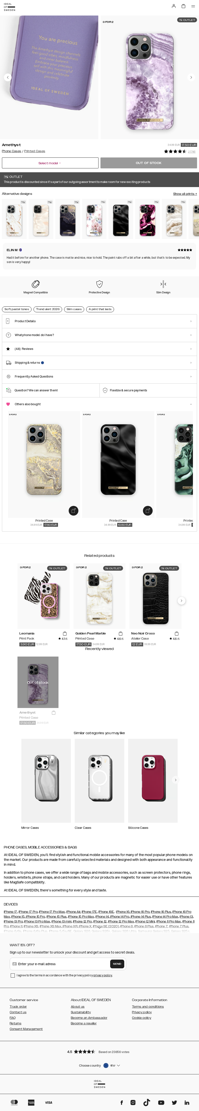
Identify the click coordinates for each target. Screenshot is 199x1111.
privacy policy (102, 975)
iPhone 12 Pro (82, 921)
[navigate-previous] (181, 601)
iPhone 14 (102, 916)
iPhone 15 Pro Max (81, 916)
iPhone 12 (100, 921)
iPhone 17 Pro (28, 911)
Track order (18, 1006)
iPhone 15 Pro (35, 916)
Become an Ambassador (89, 1018)
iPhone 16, (123, 911)
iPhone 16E (106, 911)
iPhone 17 (10, 911)
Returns (15, 1023)
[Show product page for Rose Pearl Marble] (41, 219)
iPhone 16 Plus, (161, 911)
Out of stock (149, 163)
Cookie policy (141, 1018)
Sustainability (81, 1012)
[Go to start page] (9, 7)
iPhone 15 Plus (57, 916)
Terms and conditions (148, 1006)
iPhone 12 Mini (145, 921)
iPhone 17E (89, 911)
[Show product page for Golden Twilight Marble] (67, 219)
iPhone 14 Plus (140, 916)
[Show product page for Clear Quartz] (174, 219)
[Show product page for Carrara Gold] (14, 219)
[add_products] (73, 511)
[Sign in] (174, 6)
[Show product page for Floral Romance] (94, 219)
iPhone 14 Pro (119, 916)
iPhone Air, (73, 911)
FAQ (13, 1018)
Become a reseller (84, 1023)
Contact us (18, 1012)
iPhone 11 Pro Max (169, 921)
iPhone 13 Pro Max (37, 921)
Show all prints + (185, 194)
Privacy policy (142, 1012)
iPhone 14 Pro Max (165, 916)
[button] (99, 1051)
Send (117, 964)
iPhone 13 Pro (13, 921)
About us (77, 1006)
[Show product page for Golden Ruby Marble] (147, 219)
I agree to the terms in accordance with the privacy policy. (65, 975)
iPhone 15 (18, 916)
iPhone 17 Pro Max (52, 911)
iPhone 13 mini (61, 921)
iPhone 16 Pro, (140, 911)
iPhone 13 (186, 916)
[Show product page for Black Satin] (120, 219)
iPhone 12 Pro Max (121, 921)
